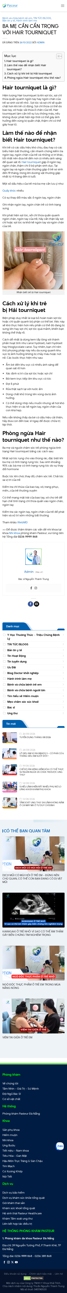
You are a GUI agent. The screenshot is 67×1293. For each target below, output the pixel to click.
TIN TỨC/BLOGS (42, 18)
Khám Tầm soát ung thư (17, 1218)
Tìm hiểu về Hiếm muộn (23, 696)
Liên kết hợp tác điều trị (17, 1224)
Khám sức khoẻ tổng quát (18, 1208)
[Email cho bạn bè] (36, 604)
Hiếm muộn (9, 1135)
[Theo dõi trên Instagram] (8, 1262)
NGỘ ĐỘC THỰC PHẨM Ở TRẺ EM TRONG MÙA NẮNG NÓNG (31, 986)
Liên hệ (59, 1273)
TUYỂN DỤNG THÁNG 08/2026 (35, 737)
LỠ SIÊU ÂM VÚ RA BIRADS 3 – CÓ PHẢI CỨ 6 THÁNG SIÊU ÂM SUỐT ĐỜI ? (42, 754)
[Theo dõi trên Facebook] (4, 1262)
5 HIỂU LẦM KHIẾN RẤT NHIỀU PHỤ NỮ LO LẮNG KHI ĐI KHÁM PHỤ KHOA (40, 788)
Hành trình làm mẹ (26, 20)
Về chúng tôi (10, 1083)
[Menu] (63, 6)
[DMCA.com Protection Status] (33, 1278)
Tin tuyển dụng (17, 661)
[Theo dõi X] (12, 1262)
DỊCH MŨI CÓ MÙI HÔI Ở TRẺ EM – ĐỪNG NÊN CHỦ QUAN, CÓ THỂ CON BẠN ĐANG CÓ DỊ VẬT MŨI (32, 879)
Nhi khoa (14, 533)
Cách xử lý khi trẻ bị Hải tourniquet (29, 73)
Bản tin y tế (8, 20)
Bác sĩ (11, 707)
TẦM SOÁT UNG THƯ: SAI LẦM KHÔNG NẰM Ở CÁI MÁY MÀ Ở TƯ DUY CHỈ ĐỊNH (42, 804)
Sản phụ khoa (11, 1130)
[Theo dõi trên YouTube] (16, 1262)
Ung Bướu (8, 1145)
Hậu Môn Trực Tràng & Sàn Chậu (22, 1161)
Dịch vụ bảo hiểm (13, 1192)
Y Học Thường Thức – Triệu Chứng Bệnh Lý (33, 636)
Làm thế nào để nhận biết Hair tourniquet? (26, 67)
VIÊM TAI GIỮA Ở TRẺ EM (17, 1037)
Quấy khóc (9, 191)
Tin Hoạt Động (16, 656)
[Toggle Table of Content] (57, 56)
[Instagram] (35, 588)
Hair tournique (31, 162)
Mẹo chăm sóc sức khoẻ (23, 702)
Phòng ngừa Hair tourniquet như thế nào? (34, 78)
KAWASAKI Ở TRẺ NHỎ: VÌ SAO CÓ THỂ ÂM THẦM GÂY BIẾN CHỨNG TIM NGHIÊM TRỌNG (32, 933)
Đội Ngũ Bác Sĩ (11, 1094)
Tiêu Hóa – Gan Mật (14, 1156)
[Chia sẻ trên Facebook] (30, 604)
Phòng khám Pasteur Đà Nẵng (21, 1113)
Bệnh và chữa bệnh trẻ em (17, 18)
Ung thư (12, 713)
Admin (40, 42)
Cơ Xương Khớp (12, 1171)
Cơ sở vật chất (11, 1099)
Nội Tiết (7, 1176)
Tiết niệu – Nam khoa (15, 1150)
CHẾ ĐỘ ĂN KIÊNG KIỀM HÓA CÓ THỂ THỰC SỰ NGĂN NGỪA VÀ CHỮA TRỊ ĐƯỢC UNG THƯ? (42, 772)
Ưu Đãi (11, 667)
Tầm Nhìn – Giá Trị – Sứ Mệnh (20, 1088)
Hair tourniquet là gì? (20, 61)
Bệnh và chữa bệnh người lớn (26, 690)
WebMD (22, 522)
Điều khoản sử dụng (15, 1273)
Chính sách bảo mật (40, 1273)
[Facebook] (31, 588)
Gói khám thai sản (13, 1203)
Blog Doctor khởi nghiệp (23, 673)
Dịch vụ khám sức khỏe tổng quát (23, 1198)
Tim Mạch (8, 1166)
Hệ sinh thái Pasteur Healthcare (22, 1213)
